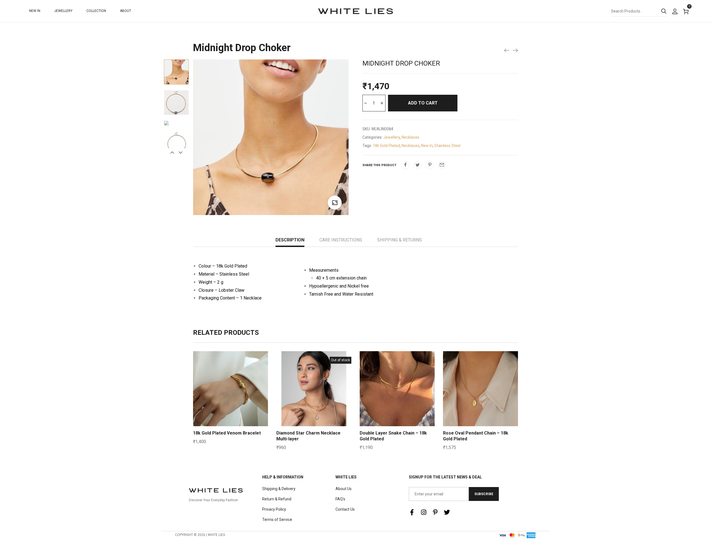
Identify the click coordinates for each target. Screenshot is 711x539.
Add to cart (423, 103)
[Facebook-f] (412, 512)
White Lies (346, 477)
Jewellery (391, 137)
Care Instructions (340, 240)
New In (427, 145)
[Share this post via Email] (442, 165)
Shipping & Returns (399, 240)
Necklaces (410, 137)
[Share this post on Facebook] (405, 165)
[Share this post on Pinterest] (429, 165)
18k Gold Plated (386, 145)
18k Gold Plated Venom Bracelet (227, 433)
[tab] (290, 240)
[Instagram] (423, 512)
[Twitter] (447, 512)
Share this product (379, 165)
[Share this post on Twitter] (417, 165)
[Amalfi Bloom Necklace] (515, 50)
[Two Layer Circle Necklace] (507, 50)
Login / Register (674, 11)
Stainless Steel (447, 145)
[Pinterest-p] (435, 512)
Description (290, 240)
